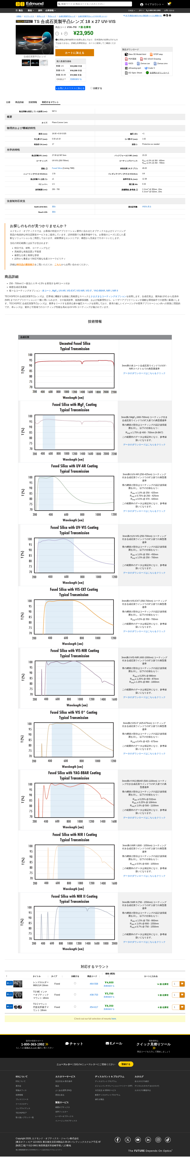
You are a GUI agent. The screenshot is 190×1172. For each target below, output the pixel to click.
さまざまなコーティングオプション (108, 296)
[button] (155, 10)
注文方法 (46, 1150)
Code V (151, 68)
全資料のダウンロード (159, 72)
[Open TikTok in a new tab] (168, 1141)
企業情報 (49, 10)
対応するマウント (50, 102)
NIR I (108, 290)
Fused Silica (57, 168)
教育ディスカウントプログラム (107, 1095)
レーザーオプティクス (64, 1116)
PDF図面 (132, 59)
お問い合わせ (169, 10)
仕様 (8, 102)
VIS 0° (89, 290)
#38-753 (94, 995)
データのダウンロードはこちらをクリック (144, 373)
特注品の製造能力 (25, 264)
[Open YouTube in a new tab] (138, 1141)
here (114, 1019)
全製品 (18, 16)
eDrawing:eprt (134, 68)
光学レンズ (41, 16)
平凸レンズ (52, 16)
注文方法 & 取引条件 (63, 1081)
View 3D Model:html (137, 54)
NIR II (115, 290)
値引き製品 (99, 1099)
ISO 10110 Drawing (152, 59)
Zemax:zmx (162, 63)
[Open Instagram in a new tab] (158, 1141)
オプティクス (29, 16)
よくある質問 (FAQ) (63, 1090)
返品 (57, 1086)
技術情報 (33, 102)
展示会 (18, 1086)
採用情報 (19, 1095)
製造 (30, 10)
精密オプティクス (62, 1107)
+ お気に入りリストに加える (70, 88)
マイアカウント (153, 4)
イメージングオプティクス (66, 1121)
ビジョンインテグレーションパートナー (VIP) (113, 1086)
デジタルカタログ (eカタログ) (147, 1086)
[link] (171, 2)
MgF (55, 290)
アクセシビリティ (56, 1150)
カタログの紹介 (142, 1081)
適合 (54, 207)
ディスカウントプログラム (106, 1081)
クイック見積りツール (153, 1044)
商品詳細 (19, 102)
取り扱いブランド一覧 (25, 1117)
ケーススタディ (22, 1104)
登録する (125, 1064)
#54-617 (94, 1007)
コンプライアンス (23, 1108)
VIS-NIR (80, 290)
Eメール (116, 1043)
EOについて (21, 1081)
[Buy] (182, 984)
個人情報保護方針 (22, 1150)
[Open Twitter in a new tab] (128, 1141)
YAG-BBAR (99, 290)
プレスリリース (22, 1099)
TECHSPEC (21, 1113)
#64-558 (94, 984)
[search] (94, 4)
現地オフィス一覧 (32, 1048)
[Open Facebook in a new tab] (117, 1141)
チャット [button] (76, 1043)
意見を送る (59, 1095)
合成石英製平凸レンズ (67, 16)
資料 (40, 10)
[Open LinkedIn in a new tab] (148, 1141)
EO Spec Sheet (135, 73)
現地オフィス (21, 1090)
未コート (46, 290)
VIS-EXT (71, 290)
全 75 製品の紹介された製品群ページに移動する (143, 16)
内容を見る (146, 207)
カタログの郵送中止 (143, 1090)
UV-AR (62, 290)
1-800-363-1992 (154, 10)
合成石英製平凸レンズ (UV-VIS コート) (92, 16)
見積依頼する (76, 79)
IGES (130, 63)
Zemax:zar (145, 63)
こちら (58, 264)
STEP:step (158, 54)
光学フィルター (61, 1112)
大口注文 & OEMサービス (105, 1090)
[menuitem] (23, 10)
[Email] (164, 15)
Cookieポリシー (35, 1150)
